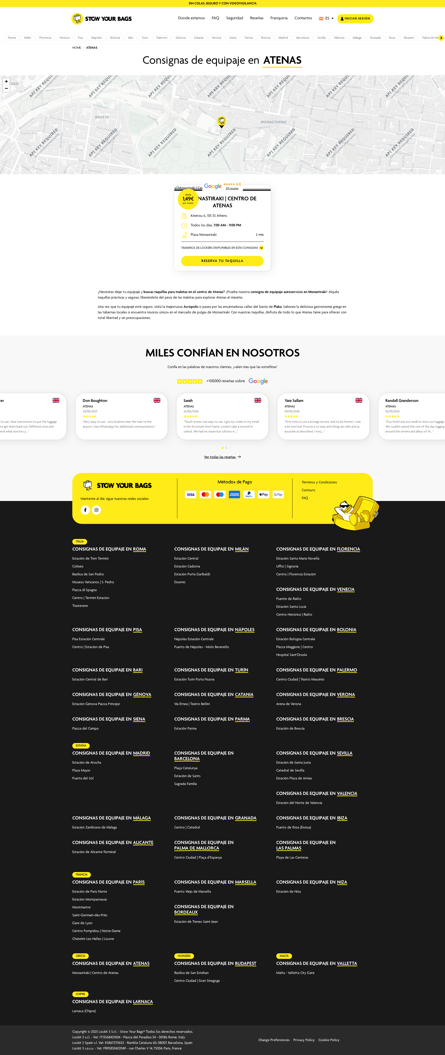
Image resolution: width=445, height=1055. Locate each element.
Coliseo (77, 566)
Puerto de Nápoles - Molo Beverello (201, 647)
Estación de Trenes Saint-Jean (196, 922)
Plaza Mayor (81, 770)
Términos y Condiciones (319, 482)
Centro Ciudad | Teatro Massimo (300, 679)
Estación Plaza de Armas (294, 778)
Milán (27, 38)
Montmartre (81, 907)
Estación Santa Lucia (291, 607)
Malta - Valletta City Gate (295, 973)
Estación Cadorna (187, 566)
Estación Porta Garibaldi (192, 574)
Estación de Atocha (86, 763)
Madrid (283, 38)
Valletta (347, 963)
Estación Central (186, 559)
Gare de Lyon (82, 923)
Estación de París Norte (89, 892)
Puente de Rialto (288, 599)
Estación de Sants (187, 776)
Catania (198, 38)
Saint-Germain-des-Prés (89, 915)
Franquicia (279, 18)
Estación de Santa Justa (293, 763)
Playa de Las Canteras (292, 858)
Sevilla (322, 38)
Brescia (265, 38)
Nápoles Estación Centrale (194, 639)
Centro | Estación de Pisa (90, 647)
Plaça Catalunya (185, 768)
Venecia (65, 38)
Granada (375, 38)
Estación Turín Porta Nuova (194, 679)
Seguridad (234, 18)
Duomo (179, 582)
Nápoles (96, 38)
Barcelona (302, 38)
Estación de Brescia (290, 729)
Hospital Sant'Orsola (291, 655)
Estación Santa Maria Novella (297, 559)
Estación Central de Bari (90, 679)
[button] (326, 18)
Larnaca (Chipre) (84, 1011)
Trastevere (80, 606)
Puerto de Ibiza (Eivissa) (293, 827)
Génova (181, 38)
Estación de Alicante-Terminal (94, 852)
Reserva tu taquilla (222, 261)
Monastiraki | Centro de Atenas (95, 973)
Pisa (80, 38)
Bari (130, 38)
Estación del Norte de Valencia (299, 803)
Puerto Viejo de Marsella (192, 892)
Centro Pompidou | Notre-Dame (96, 931)
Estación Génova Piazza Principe (96, 704)
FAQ (215, 18)
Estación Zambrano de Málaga (94, 827)
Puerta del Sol (83, 778)
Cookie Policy (329, 1040)
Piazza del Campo (85, 729)
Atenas (141, 963)
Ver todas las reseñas (220, 457)
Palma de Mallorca (196, 848)
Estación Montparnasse (89, 899)
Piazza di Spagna (84, 590)
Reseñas (257, 18)
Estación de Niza (288, 892)
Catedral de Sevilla (290, 770)
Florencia (45, 38)
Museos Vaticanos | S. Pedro (93, 582)
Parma (249, 38)
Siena (232, 38)
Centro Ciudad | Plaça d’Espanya (198, 858)
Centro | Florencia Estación (296, 574)
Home (76, 48)
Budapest (245, 963)
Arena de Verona (288, 704)
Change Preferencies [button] (274, 1040)
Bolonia (115, 38)
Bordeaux (186, 912)
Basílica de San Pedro (88, 574)
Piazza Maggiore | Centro (294, 647)
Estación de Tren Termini (90, 559)
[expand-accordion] (162, 549)
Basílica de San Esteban (191, 973)
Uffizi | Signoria (287, 566)
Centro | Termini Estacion (90, 598)
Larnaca (143, 1001)
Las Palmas (288, 848)
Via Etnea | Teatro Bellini (192, 704)
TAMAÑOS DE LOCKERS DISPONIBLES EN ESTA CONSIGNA (219, 248)
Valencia (339, 38)
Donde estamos (191, 18)
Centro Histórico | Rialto (294, 615)
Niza (342, 882)
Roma (12, 38)
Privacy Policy (304, 1040)
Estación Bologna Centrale (295, 639)
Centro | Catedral (187, 827)
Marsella (245, 882)
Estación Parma (185, 729)
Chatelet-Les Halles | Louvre (93, 939)
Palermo (161, 38)
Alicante (409, 38)
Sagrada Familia (185, 784)
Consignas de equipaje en (102, 549)
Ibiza (392, 38)
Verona (216, 38)
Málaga (357, 38)
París (139, 882)
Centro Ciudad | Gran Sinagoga (197, 981)
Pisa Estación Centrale (88, 639)
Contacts (308, 490)
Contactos (303, 18)
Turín (145, 38)
